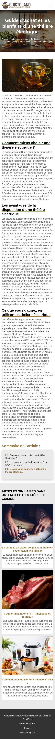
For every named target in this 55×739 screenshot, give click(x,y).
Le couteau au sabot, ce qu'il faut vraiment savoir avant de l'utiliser (27, 549)
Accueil (5, 39)
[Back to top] (47, 731)
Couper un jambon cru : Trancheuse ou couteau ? (27, 615)
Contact (27, 728)
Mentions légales (27, 732)
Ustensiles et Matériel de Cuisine (25, 39)
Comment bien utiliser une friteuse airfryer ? (27, 681)
